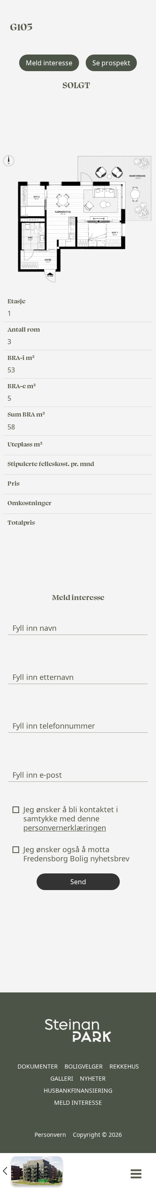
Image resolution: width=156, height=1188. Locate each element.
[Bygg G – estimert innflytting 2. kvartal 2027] (32, 1170)
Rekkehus (124, 1066)
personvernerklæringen (64, 828)
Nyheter (93, 1078)
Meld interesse (78, 1102)
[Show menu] (136, 1173)
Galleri (61, 1078)
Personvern (50, 1134)
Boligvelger (83, 1066)
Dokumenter (37, 1066)
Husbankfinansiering (78, 1090)
